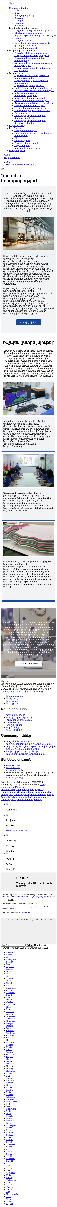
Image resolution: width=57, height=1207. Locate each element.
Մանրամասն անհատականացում (33, 88)
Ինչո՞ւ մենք (15, 128)
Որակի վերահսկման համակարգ (32, 68)
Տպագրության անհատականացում (34, 90)
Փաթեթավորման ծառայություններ (34, 103)
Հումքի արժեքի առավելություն (31, 55)
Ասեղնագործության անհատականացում (29, 744)
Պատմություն (22, 140)
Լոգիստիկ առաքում (25, 48)
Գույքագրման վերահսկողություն (32, 30)
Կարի (17, 38)
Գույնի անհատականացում (29, 105)
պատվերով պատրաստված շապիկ (34, 795)
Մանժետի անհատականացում (31, 100)
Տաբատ (19, 25)
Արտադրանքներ (18, 8)
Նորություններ (17, 125)
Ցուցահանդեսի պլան (26, 143)
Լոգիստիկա (21, 70)
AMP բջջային (19, 787)
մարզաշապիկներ (24, 15)
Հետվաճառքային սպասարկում (32, 110)
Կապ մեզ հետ (17, 151)
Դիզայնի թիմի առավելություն (30, 53)
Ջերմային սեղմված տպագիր (30, 98)
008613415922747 (14, 765)
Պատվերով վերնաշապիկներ (17, 790)
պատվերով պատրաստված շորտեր (21, 800)
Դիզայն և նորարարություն (29, 85)
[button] (28, 322)
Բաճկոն (18, 20)
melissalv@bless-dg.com (16, 770)
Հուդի (17, 13)
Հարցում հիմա (12, 157)
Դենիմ (17, 10)
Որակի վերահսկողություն (20, 717)
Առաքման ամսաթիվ (25, 130)
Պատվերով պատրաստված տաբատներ (24, 797)
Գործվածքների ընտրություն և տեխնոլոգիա (31, 746)
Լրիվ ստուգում (22, 40)
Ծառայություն (22, 113)
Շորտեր (18, 18)
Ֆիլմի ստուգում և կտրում (28, 33)
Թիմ (16, 138)
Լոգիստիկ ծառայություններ (30, 108)
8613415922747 (13, 768)
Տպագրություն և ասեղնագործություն (35, 35)
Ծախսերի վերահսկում (19, 720)
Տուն (8, 162)
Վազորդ (19, 23)
